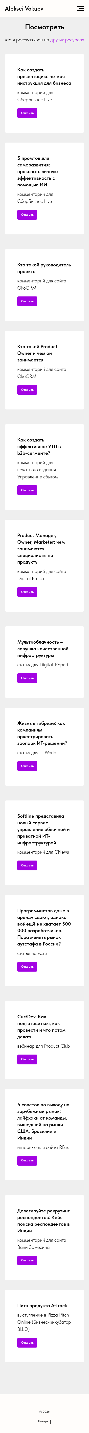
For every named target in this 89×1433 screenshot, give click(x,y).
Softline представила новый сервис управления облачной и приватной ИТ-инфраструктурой (43, 829)
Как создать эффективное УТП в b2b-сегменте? (39, 446)
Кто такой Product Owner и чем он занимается (37, 353)
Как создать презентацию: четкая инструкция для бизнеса (44, 76)
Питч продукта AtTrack (42, 1305)
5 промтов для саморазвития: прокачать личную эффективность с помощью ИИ (37, 171)
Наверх (43, 1421)
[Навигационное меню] (80, 8)
